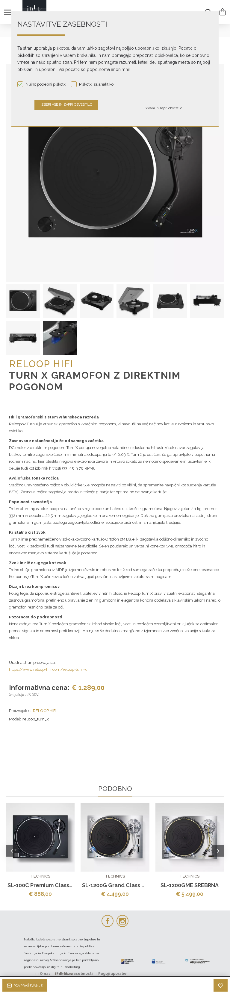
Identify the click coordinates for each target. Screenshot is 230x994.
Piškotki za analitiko (96, 84)
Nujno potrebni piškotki (45, 84)
